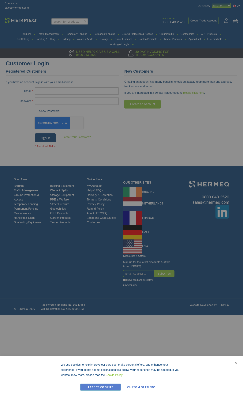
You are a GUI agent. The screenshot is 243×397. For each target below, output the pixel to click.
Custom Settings (141, 387)
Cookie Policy (114, 374)
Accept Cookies (101, 387)
